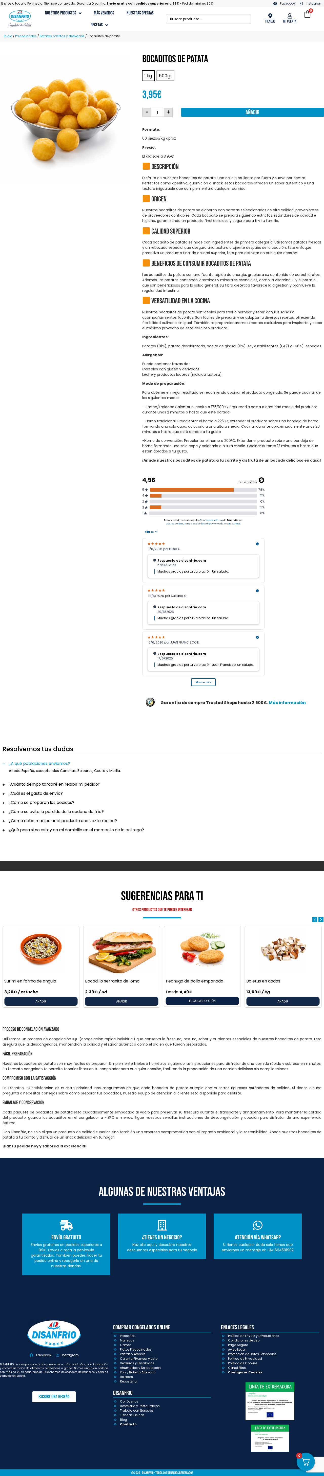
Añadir (252, 112)
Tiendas (270, 21)
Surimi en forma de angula (30, 981)
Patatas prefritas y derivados (62, 36)
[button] (162, 763)
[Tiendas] (270, 15)
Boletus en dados (263, 981)
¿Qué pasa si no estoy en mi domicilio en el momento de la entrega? (76, 830)
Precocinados (26, 36)
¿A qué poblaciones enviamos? (39, 763)
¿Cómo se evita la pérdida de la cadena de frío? (56, 812)
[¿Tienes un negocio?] (162, 1225)
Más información (287, 703)
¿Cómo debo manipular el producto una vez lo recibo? (63, 821)
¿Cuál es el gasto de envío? (36, 793)
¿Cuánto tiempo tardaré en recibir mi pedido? (54, 784)
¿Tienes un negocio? (162, 1237)
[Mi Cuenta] (289, 15)
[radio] (148, 76)
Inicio (8, 36)
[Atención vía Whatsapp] (257, 1225)
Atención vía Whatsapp (258, 1237)
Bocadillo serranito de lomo (112, 981)
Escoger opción (202, 1001)
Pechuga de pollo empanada (194, 981)
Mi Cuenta (289, 21)
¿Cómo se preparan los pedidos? (41, 802)
